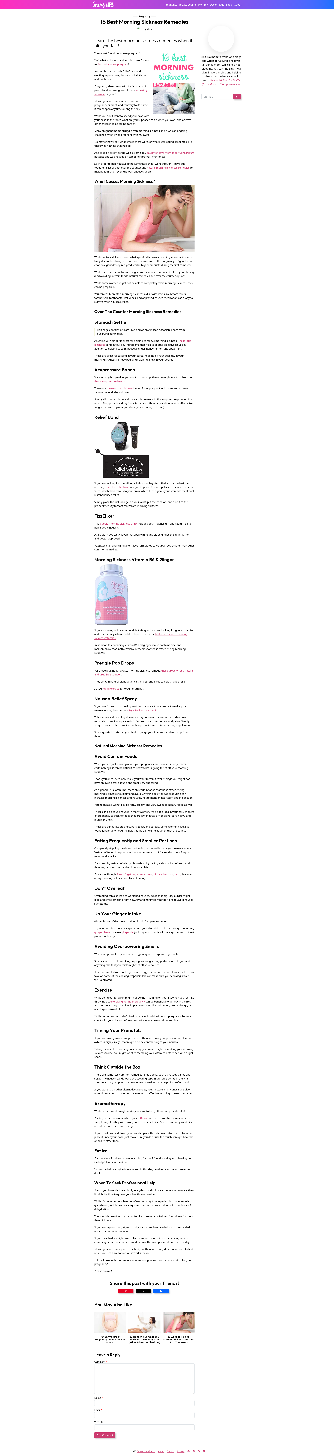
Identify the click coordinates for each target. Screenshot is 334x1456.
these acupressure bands (109, 381)
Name (98, 1397)
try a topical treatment (142, 710)
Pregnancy (144, 16)
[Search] (237, 96)
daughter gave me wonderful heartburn (171, 153)
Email (98, 1409)
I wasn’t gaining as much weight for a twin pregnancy (149, 874)
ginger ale (127, 932)
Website (98, 1422)
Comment (100, 1361)
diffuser (142, 1118)
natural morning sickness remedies (168, 167)
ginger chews (102, 932)
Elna (149, 29)
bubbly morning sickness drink (118, 523)
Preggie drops (110, 688)
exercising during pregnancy (127, 1001)
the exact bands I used (120, 388)
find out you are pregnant (112, 64)
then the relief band (117, 487)
